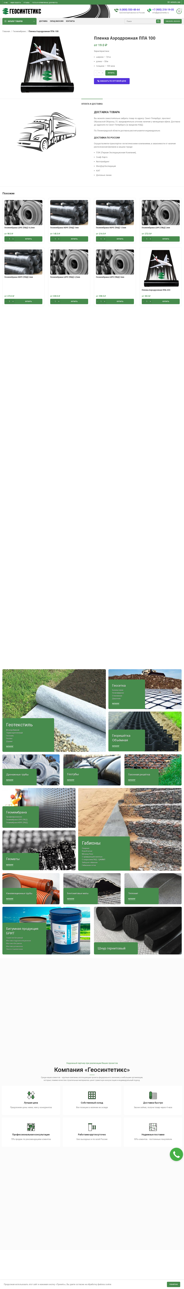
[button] (23, 239)
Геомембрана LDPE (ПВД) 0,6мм (19, 227)
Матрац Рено (87, 854)
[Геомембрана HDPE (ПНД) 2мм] (23, 262)
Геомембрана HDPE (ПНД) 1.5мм (111, 227)
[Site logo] (21, 11)
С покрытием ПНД (89, 860)
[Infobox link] (160, 11)
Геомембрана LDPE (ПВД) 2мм (156, 227)
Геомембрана (19, 31)
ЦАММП (102, 860)
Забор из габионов (90, 863)
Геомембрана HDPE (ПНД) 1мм (64, 227)
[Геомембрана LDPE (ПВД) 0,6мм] (23, 212)
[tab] (92, 102)
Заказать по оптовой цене (113, 81)
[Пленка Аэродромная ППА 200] (161, 268)
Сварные (85, 848)
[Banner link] (54, 710)
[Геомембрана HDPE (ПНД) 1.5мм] (115, 212)
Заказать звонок (173, 21)
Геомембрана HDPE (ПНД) (17, 823)
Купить (111, 73)
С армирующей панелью (92, 857)
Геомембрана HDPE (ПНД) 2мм (18, 277)
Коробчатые (87, 851)
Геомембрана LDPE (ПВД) (17, 820)
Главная (6, 31)
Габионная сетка (89, 865)
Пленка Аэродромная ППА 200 (156, 290)
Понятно (173, 1284)
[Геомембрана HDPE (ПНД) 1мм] (69, 212)
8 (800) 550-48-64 (130, 9)
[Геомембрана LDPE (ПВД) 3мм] (115, 262)
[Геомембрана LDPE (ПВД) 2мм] (161, 212)
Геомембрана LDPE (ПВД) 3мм (110, 277)
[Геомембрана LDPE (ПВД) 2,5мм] (69, 262)
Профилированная (14, 817)
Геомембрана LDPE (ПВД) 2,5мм (65, 277)
